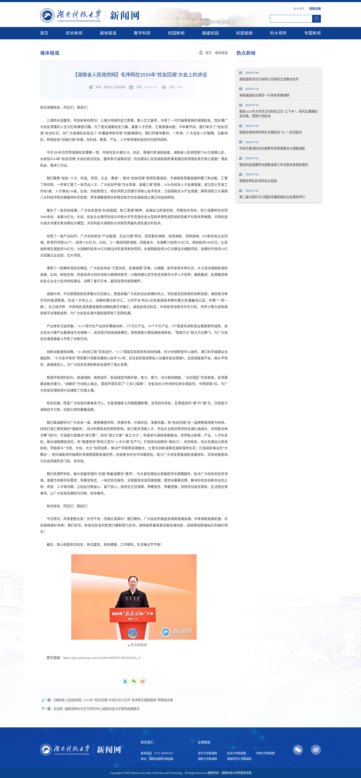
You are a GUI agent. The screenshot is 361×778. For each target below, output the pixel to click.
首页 (44, 33)
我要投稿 (315, 8)
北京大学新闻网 (236, 753)
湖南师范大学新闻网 (239, 758)
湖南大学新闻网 (207, 758)
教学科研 (142, 33)
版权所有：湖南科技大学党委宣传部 (229, 772)
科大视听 (278, 33)
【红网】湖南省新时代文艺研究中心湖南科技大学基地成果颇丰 (90, 709)
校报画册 (244, 33)
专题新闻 (312, 33)
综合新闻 (74, 33)
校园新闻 (176, 33)
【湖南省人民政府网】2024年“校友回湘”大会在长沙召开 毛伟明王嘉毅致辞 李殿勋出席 (107, 700)
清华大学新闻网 (207, 753)
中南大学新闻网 (265, 753)
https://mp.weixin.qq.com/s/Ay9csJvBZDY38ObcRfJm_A (102, 658)
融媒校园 (210, 33)
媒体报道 (108, 33)
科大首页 (299, 8)
